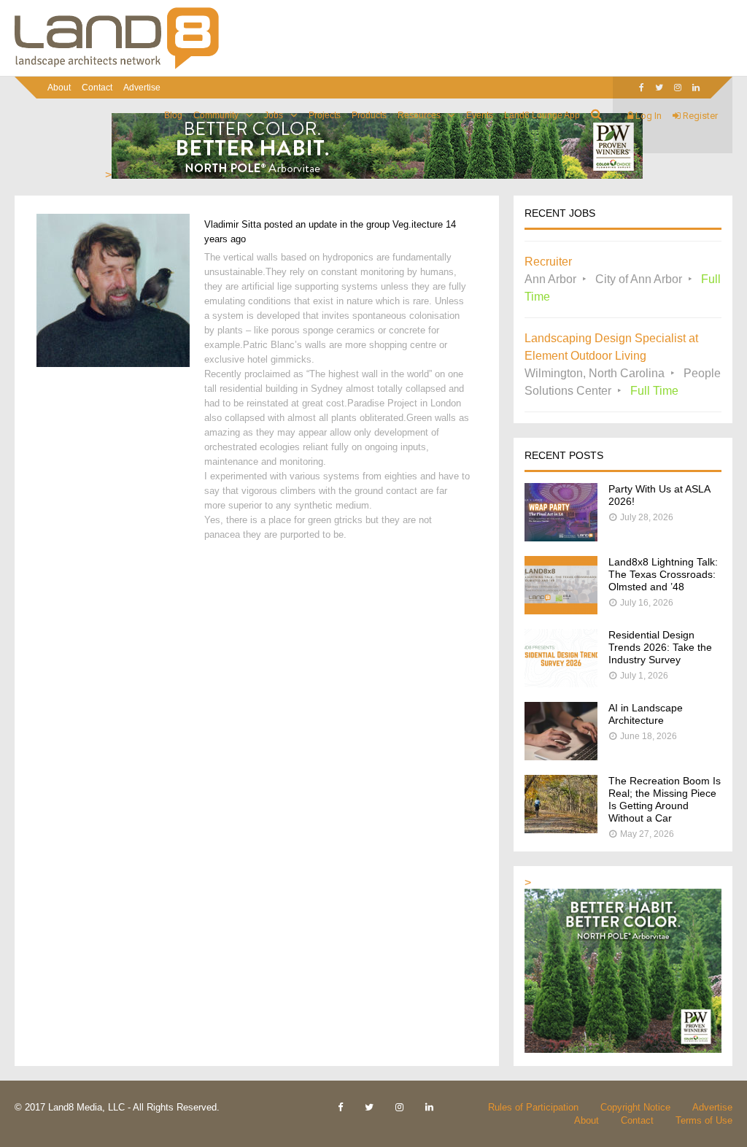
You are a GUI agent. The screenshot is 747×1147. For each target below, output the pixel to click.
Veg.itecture (417, 224)
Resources (419, 115)
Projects (325, 115)
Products (369, 115)
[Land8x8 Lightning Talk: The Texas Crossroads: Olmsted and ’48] (561, 610)
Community (216, 115)
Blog (173, 115)
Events (479, 115)
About (59, 87)
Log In (647, 115)
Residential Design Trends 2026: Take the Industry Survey (660, 647)
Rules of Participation (533, 1107)
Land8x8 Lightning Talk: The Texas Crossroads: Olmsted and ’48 (663, 574)
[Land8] (117, 66)
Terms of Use (704, 1120)
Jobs (273, 115)
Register (699, 115)
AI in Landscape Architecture (645, 714)
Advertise (141, 87)
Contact (97, 87)
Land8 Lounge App (542, 115)
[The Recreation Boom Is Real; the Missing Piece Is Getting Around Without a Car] (561, 829)
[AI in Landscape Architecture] (561, 756)
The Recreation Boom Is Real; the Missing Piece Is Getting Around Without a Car (664, 799)
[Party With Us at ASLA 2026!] (561, 537)
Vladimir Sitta (232, 224)
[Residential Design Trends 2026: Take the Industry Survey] (561, 683)
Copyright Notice (635, 1107)
